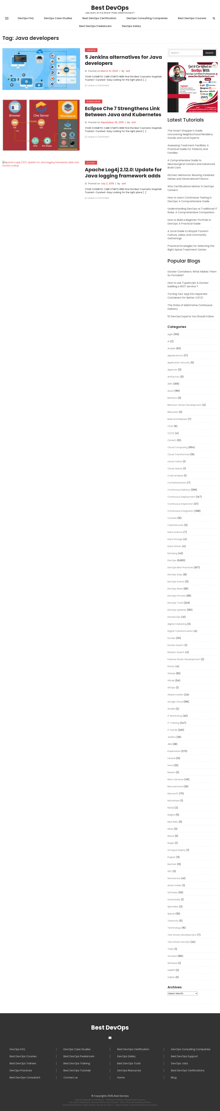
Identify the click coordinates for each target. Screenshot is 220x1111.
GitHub (171, 673)
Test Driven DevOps (178, 942)
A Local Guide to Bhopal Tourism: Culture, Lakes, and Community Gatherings (188, 234)
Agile (170, 334)
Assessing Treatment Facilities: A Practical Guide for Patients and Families (188, 149)
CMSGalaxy (99, 1099)
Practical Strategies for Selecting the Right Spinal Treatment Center (190, 247)
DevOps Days (174, 574)
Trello (170, 949)
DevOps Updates (176, 609)
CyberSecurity (175, 525)
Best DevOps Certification (99, 18)
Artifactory (173, 376)
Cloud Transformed (178, 454)
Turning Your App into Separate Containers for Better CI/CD (187, 295)
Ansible (171, 348)
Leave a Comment (98, 85)
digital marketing (177, 624)
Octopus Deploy (176, 850)
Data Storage (174, 539)
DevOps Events (175, 581)
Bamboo (172, 398)
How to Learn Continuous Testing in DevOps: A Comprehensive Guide (189, 199)
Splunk (171, 913)
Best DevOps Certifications (187, 1070)
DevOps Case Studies (58, 18)
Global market (175, 694)
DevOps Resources (129, 1070)
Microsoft (172, 793)
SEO (169, 871)
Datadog (172, 553)
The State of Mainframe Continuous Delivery (189, 307)
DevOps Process (176, 595)
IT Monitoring (174, 715)
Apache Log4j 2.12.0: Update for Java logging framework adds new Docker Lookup (123, 175)
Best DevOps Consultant (25, 1077)
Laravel (171, 758)
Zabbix (171, 977)
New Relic (172, 821)
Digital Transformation (180, 631)
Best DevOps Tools (129, 1063)
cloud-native (174, 461)
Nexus (170, 836)
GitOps (171, 687)
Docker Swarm (175, 645)
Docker (91, 162)
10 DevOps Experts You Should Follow (190, 316)
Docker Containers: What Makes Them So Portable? (191, 273)
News (170, 828)
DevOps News (175, 588)
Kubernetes (93, 101)
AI (168, 341)
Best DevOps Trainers (23, 1063)
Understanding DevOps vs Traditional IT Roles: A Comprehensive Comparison (192, 210)
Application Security (178, 362)
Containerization (176, 482)
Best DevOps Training (76, 1063)
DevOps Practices (21, 1070)
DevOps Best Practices (180, 567)
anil (128, 71)
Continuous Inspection (180, 503)
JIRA (169, 744)
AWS (169, 383)
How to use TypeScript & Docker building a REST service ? (188, 284)
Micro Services (175, 779)
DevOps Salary (131, 26)
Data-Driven (174, 546)
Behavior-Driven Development (184, 405)
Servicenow (173, 878)
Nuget (170, 843)
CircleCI (171, 440)
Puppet (171, 857)
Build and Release (177, 419)
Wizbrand (114, 1102)
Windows (172, 963)
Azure (170, 390)
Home (121, 1077)
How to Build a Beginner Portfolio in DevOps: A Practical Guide (189, 221)
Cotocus (110, 1105)
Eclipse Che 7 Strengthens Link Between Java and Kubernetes (123, 111)
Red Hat (171, 864)
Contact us (70, 1077)
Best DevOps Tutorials (77, 1070)
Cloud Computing (177, 447)
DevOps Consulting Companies (147, 18)
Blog (174, 1077)
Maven (171, 772)
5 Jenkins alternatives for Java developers (123, 60)
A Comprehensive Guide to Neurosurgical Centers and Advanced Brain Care (191, 164)
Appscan (172, 369)
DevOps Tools (175, 602)
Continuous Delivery (178, 489)
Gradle (171, 708)
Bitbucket (172, 412)
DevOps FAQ (26, 18)
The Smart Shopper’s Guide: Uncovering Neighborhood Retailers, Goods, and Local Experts (190, 134)
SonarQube (173, 899)
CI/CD (170, 433)
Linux (170, 765)
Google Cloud (175, 701)
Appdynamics (175, 355)
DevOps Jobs (179, 1063)
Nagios (171, 814)
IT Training (173, 723)
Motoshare (173, 800)
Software (172, 892)
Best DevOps (110, 8)
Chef (170, 426)
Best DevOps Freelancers (95, 26)
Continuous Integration (180, 511)
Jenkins (91, 50)
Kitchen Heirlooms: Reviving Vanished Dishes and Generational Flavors (190, 177)
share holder (174, 885)
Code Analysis (175, 475)
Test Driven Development (181, 934)
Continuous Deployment (181, 496)
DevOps (171, 560)
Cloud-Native (174, 468)
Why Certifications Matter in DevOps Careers (190, 188)
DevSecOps (174, 617)
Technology (174, 927)
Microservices (175, 786)
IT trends (172, 730)
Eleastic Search (176, 652)
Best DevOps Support (184, 1056)
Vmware (172, 956)
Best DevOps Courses (192, 18)
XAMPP (171, 970)
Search (209, 52)
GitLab (171, 680)
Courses (172, 518)
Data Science (175, 532)
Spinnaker (172, 906)
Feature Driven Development (183, 659)
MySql (170, 807)
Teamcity (172, 920)
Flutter (171, 666)
